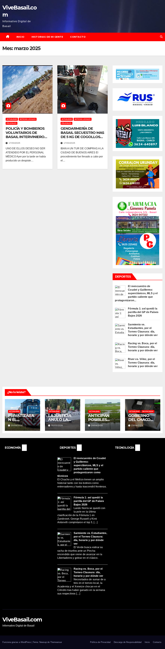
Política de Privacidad (100, 642)
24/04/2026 (97, 425)
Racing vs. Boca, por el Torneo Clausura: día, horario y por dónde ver (143, 347)
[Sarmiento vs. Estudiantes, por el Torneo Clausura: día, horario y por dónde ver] (120, 328)
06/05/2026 (57, 425)
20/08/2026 (17, 425)
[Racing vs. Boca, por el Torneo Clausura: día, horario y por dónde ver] (120, 347)
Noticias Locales (28, 119)
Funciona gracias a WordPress (17, 642)
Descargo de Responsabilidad (127, 642)
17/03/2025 (14, 143)
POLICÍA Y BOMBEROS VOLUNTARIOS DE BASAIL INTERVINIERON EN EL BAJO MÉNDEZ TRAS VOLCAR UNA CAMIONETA (26, 139)
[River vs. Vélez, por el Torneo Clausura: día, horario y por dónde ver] (120, 363)
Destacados (147, 411)
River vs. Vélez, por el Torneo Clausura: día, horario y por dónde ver (143, 363)
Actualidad (12, 119)
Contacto (78, 36)
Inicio (20, 36)
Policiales (11, 123)
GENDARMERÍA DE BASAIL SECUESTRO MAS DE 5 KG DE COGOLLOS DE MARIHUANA (82, 134)
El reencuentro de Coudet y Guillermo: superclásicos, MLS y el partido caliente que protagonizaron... (136, 293)
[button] (161, 36)
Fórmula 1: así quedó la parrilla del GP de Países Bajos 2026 (143, 312)
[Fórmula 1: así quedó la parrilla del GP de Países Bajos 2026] (120, 312)
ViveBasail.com (22, 619)
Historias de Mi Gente (47, 36)
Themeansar (56, 642)
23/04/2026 (137, 425)
